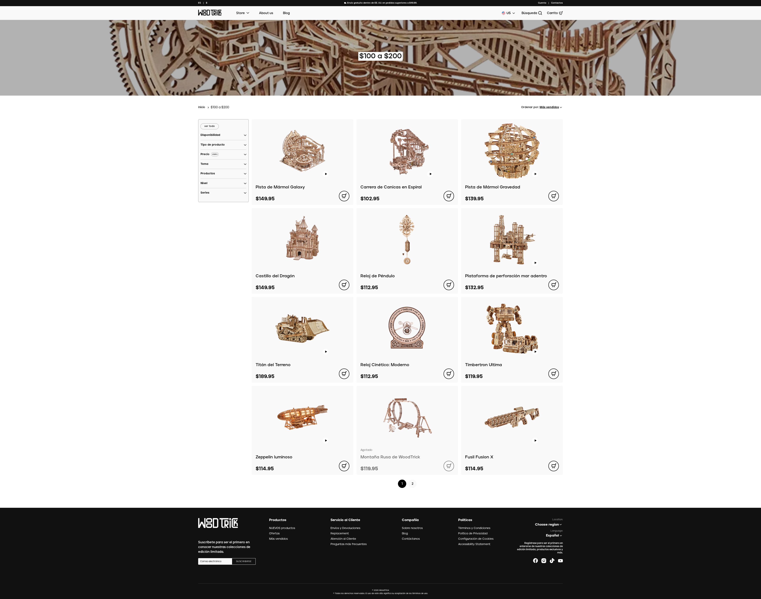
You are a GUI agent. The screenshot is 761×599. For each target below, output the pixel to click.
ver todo (209, 126)
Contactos (557, 3)
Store (240, 13)
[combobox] (199, 3)
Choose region (547, 524)
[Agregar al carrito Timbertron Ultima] (553, 374)
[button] (210, 135)
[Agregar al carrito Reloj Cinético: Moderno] (449, 374)
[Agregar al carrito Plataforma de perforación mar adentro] (553, 285)
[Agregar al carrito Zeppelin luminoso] (344, 466)
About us (266, 13)
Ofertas (274, 533)
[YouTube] (560, 560)
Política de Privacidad (473, 533)
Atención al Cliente (343, 539)
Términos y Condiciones (474, 528)
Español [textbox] (552, 535)
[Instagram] (543, 560)
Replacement (340, 533)
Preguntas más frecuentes (349, 544)
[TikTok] (552, 560)
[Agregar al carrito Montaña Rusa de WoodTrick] (449, 466)
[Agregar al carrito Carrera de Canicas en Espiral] (449, 196)
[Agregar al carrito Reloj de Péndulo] (449, 285)
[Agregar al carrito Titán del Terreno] (344, 374)
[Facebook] (535, 560)
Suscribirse (243, 562)
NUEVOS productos (282, 528)
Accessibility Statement (474, 544)
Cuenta (542, 3)
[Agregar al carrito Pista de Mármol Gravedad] (553, 196)
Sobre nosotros (412, 528)
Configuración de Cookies (475, 539)
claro (214, 154)
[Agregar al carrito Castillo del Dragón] (344, 285)
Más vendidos (278, 539)
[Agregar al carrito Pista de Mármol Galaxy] (344, 196)
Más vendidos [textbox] (549, 107)
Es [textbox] (199, 3)
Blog (286, 13)
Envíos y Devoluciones (345, 528)
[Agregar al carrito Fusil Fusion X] (553, 466)
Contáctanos (411, 539)
